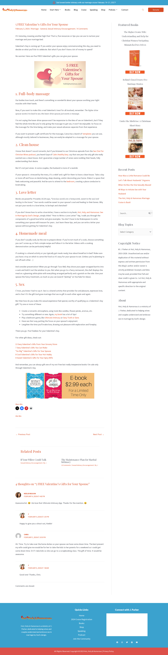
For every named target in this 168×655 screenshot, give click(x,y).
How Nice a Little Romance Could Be (134, 175)
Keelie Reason (30, 493)
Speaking (94, 9)
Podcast (81, 635)
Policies (112, 9)
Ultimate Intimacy (52, 317)
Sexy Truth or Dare (71, 317)
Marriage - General (39, 28)
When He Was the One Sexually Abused (134, 185)
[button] (143, 10)
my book (58, 314)
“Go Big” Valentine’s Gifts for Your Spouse (33, 351)
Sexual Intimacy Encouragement (61, 28)
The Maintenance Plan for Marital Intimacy (78, 460)
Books (67, 9)
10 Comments (66, 465)
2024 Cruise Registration (81, 619)
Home (43, 9)
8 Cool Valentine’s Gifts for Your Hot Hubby (33, 354)
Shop (103, 9)
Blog (76, 9)
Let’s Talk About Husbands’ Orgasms (134, 180)
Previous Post (23, 434)
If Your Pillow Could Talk (33, 459)
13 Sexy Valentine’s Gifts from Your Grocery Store (36, 344)
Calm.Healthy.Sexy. (61, 154)
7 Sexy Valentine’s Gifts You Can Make (31, 347)
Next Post (98, 434)
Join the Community (81, 638)
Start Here (54, 9)
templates (87, 133)
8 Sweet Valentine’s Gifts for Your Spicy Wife (34, 357)
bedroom (71, 181)
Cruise (83, 9)
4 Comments (82, 28)
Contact (124, 9)
